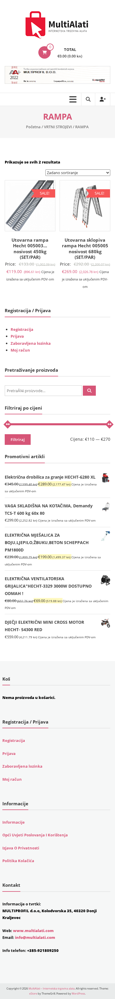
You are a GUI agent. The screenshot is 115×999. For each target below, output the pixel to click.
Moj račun (20, 350)
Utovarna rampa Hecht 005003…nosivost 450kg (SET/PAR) (30, 248)
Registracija (22, 329)
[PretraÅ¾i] (89, 391)
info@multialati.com (35, 937)
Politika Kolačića (18, 860)
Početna (33, 126)
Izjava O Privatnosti (20, 848)
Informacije (13, 822)
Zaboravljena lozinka (31, 343)
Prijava (17, 336)
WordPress (78, 993)
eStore (33, 993)
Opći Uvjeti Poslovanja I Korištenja (35, 835)
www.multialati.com (33, 930)
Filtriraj (18, 439)
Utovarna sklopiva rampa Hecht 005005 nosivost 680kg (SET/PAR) (85, 248)
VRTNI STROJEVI (58, 126)
